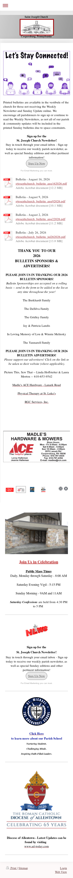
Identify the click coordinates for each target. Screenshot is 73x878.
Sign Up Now (36, 163)
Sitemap (23, 868)
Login (63, 868)
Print (13, 868)
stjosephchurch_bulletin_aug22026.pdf (40, 219)
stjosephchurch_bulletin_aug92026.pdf (40, 201)
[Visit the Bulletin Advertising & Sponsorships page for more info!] (10, 489)
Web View (61, 872)
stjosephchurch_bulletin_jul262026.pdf (40, 237)
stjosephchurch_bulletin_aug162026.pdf (41, 183)
